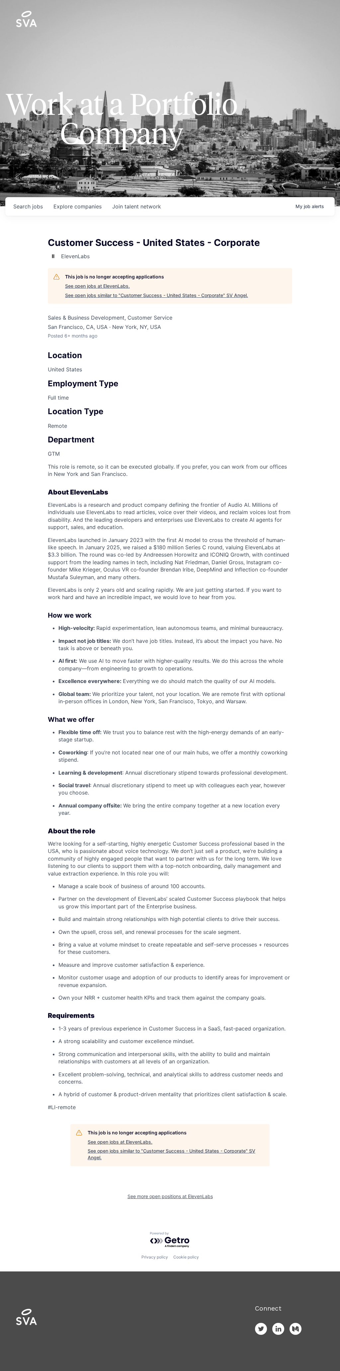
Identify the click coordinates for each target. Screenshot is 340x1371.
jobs (28, 206)
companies (77, 206)
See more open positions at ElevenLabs (170, 1196)
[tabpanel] (170, 787)
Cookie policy (186, 1257)
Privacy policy (154, 1257)
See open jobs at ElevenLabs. (97, 286)
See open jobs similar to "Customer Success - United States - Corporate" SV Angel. (156, 295)
